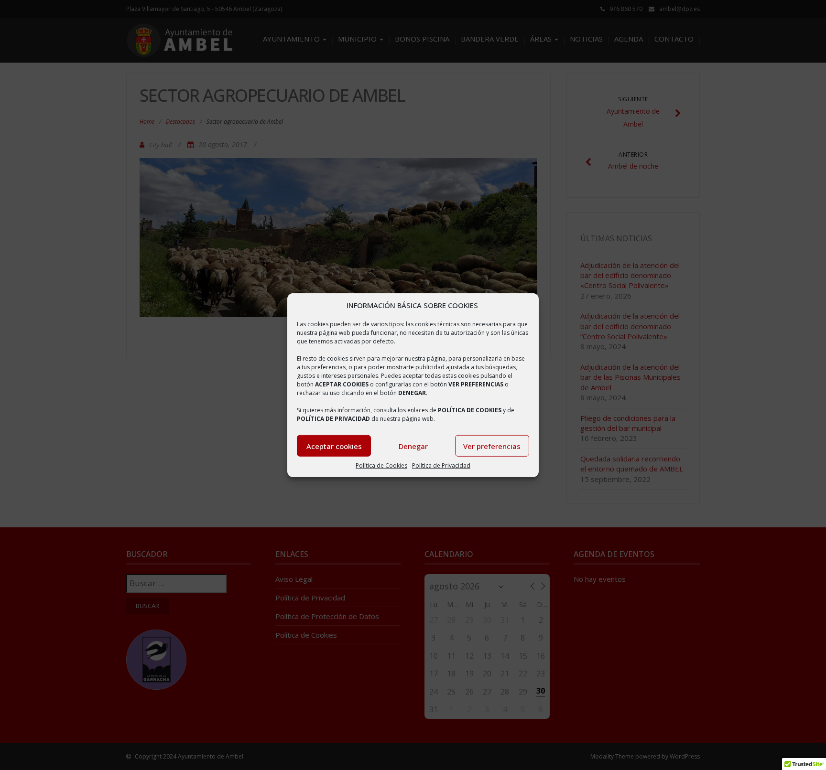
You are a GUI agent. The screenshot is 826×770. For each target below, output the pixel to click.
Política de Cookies (381, 465)
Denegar (413, 446)
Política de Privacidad (441, 465)
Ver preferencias (492, 446)
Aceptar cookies (334, 446)
